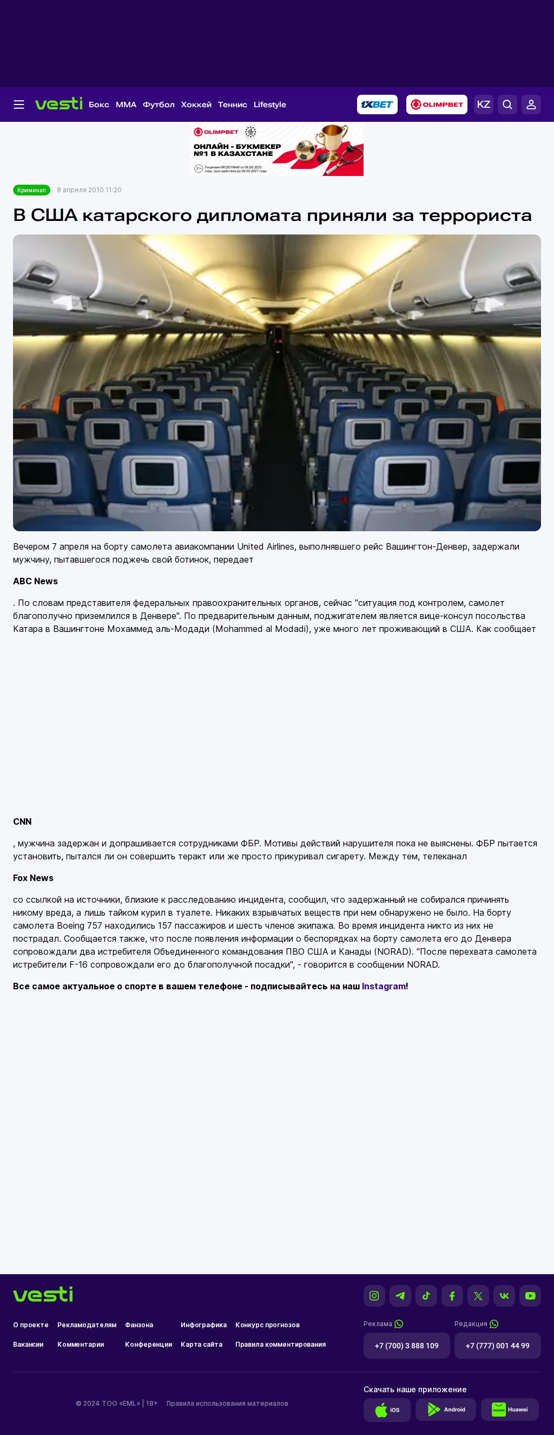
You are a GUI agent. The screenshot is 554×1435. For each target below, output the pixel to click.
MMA (126, 104)
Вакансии (28, 1344)
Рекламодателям (86, 1325)
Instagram (384, 986)
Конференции (148, 1344)
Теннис (232, 104)
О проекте (31, 1325)
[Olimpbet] (436, 104)
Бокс (99, 104)
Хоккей (196, 104)
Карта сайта (201, 1344)
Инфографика (204, 1325)
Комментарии (80, 1344)
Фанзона (139, 1325)
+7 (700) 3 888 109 (407, 1345)
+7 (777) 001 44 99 (498, 1345)
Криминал (31, 190)
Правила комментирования (280, 1344)
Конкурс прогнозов (267, 1325)
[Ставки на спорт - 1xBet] (377, 104)
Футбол (159, 104)
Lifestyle (270, 104)
